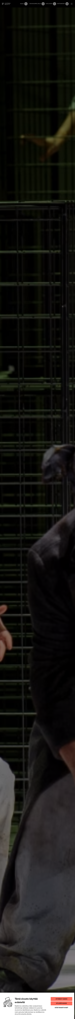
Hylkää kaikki (61, 1003)
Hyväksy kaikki (61, 999)
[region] (37, 1005)
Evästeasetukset (61, 1007)
